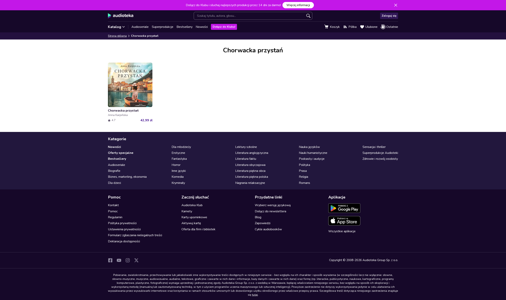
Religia (303, 177)
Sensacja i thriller (374, 147)
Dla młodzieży (181, 147)
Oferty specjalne (120, 153)
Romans (304, 183)
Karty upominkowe (194, 217)
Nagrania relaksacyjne (250, 183)
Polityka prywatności (122, 223)
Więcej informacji (298, 5)
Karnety (186, 211)
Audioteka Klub (192, 205)
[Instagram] (127, 260)
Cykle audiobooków (268, 229)
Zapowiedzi (262, 223)
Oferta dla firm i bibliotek (198, 229)
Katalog (114, 26)
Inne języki (179, 171)
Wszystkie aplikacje (342, 231)
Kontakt (113, 205)
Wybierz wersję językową (273, 205)
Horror (176, 165)
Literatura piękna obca (250, 171)
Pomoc (113, 211)
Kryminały (178, 183)
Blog (258, 217)
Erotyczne (178, 153)
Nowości (202, 27)
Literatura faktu (245, 159)
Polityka (304, 165)
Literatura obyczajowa (250, 165)
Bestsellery (185, 27)
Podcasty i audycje (312, 159)
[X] (136, 260)
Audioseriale (140, 27)
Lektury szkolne (246, 147)
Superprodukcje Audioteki (380, 153)
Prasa (303, 171)
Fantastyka (179, 159)
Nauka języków (309, 147)
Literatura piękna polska (251, 177)
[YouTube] (119, 260)
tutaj (255, 295)
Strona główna (117, 36)
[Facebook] (110, 260)
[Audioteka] (120, 15)
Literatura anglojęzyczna (251, 153)
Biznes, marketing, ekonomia (127, 177)
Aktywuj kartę (191, 223)
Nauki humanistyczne (313, 153)
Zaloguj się (389, 16)
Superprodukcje (162, 27)
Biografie (114, 171)
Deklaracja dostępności (124, 241)
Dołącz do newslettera (270, 211)
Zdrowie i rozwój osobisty (380, 159)
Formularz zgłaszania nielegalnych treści (135, 235)
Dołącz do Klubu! (224, 27)
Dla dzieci (114, 183)
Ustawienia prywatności (124, 229)
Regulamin (115, 217)
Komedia (178, 177)
